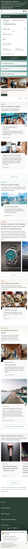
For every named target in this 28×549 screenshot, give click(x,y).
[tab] (6, 20)
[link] (14, 119)
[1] (17, 98)
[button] (14, 31)
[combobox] (14, 39)
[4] (24, 98)
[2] (19, 98)
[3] (22, 98)
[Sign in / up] (26, 11)
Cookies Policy (7, 547)
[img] (26, 1)
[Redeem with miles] (4, 24)
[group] (14, 87)
